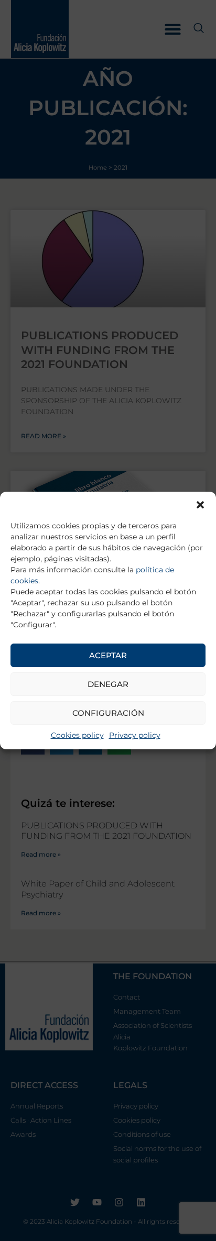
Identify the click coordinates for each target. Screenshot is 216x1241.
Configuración (108, 713)
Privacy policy (134, 735)
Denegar (108, 684)
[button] (200, 505)
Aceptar (108, 655)
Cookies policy (77, 735)
